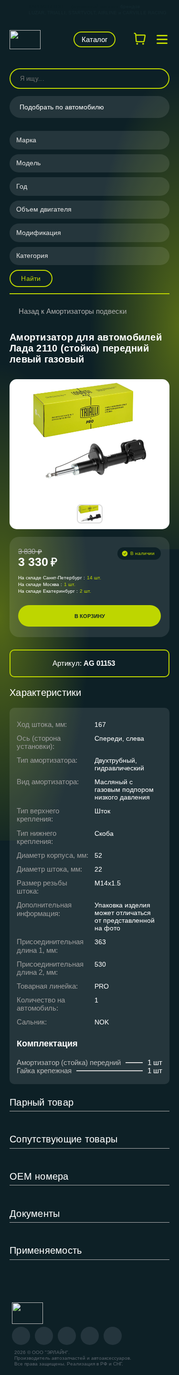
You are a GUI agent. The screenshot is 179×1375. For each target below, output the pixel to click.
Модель (28, 163)
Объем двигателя (44, 209)
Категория (32, 255)
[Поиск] (158, 78)
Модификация (38, 232)
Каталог (94, 39)
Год (21, 186)
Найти (31, 278)
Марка (26, 140)
